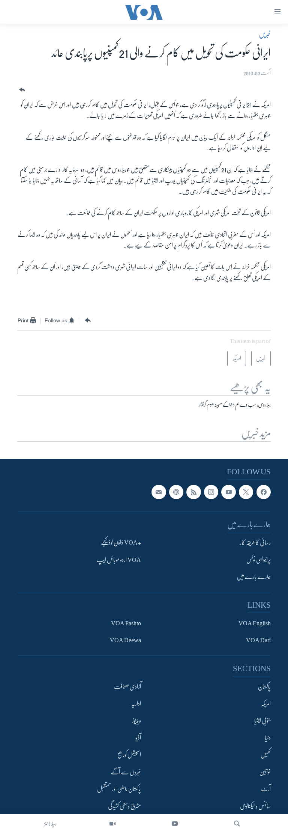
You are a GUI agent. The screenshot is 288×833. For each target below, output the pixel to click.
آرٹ (266, 789)
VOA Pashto (126, 623)
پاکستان (264, 686)
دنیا (268, 737)
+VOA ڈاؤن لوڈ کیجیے (121, 542)
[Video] (112, 823)
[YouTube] (175, 823)
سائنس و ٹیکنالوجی (255, 806)
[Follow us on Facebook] (263, 491)
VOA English (254, 623)
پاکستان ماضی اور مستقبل (119, 789)
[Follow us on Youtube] (228, 491)
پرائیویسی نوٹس (258, 559)
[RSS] (193, 491)
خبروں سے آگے (126, 771)
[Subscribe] (159, 491)
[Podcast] (176, 491)
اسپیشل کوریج (129, 755)
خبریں (265, 34)
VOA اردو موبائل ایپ (119, 559)
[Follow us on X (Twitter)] (246, 491)
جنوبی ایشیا (262, 720)
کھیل (266, 755)
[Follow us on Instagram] (211, 491)
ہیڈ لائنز (50, 823)
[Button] (21, 90)
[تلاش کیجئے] (237, 823)
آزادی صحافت (127, 686)
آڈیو (138, 737)
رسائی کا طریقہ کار (255, 542)
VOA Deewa (125, 640)
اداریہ (136, 703)
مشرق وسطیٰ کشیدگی (124, 806)
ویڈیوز (136, 720)
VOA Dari (258, 640)
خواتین (265, 771)
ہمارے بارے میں (254, 576)
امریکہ (266, 703)
